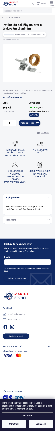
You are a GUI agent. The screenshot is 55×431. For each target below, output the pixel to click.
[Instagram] (11, 326)
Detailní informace (11, 97)
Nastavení (27, 415)
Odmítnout (14, 424)
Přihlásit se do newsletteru (16, 278)
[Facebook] (5, 326)
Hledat (48, 11)
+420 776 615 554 (15, 319)
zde (30, 408)
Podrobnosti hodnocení (36, 34)
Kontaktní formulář (16, 336)
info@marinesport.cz (16, 314)
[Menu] (51, 3)
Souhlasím (41, 424)
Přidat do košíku (27, 123)
